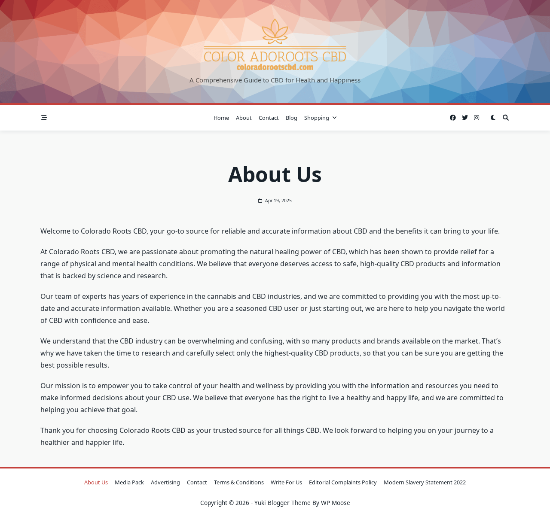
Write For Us (286, 482)
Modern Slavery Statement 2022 (425, 482)
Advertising (165, 482)
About (244, 118)
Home (221, 118)
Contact (269, 118)
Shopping (316, 118)
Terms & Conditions (239, 482)
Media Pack (129, 482)
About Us (96, 482)
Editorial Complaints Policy (343, 482)
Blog (291, 118)
